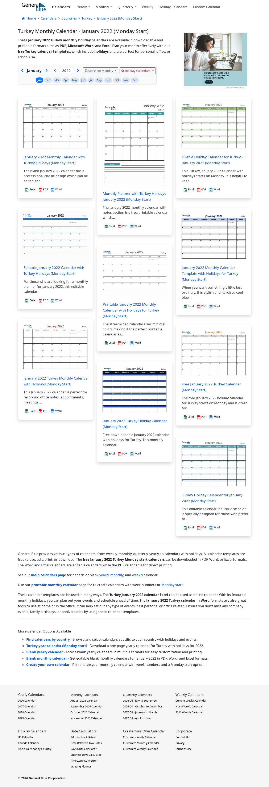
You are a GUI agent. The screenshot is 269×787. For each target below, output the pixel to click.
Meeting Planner (80, 766)
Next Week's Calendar (189, 706)
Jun (83, 80)
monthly (116, 575)
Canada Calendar (28, 743)
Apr (65, 80)
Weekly (147, 7)
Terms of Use (183, 749)
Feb (48, 80)
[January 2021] (54, 70)
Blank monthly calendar (46, 658)
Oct (117, 80)
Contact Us (182, 737)
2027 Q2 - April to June (136, 718)
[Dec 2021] (22, 70)
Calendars (61, 6)
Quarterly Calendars (137, 695)
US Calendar (25, 737)
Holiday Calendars (173, 7)
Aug (99, 80)
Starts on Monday (100, 71)
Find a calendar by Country (34, 749)
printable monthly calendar (54, 585)
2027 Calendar (27, 706)
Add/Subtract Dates (82, 737)
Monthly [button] (103, 7)
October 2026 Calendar (84, 712)
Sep (108, 80)
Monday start (172, 585)
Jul (91, 80)
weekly (137, 575)
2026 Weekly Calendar (189, 712)
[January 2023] (78, 70)
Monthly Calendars (84, 695)
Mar (56, 80)
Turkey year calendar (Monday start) (56, 645)
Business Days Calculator (85, 755)
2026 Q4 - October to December (142, 706)
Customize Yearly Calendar (139, 737)
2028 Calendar (27, 712)
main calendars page (48, 575)
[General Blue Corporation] (33, 7)
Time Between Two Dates (86, 743)
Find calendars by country (48, 639)
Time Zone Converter (83, 760)
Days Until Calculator (83, 749)
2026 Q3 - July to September (140, 700)
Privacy (180, 743)
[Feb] (46, 70)
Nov (125, 80)
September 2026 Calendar (86, 706)
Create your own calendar (48, 664)
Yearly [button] (82, 7)
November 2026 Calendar (86, 718)
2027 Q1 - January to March (140, 712)
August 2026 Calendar (84, 700)
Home (31, 18)
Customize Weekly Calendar (140, 749)
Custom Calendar (206, 7)
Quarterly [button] (126, 7)
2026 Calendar (27, 700)
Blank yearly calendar (44, 652)
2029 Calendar (27, 718)
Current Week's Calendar (190, 700)
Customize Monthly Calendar (141, 743)
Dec (134, 80)
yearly (104, 575)
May (74, 80)
